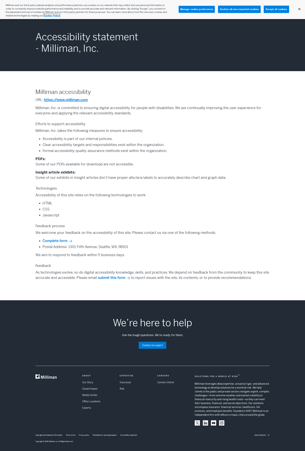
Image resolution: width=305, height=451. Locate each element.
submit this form (111, 278)
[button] (197, 423)
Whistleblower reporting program (105, 435)
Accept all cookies (276, 9)
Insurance (125, 382)
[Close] (299, 9)
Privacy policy (84, 435)
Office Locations (91, 401)
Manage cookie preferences (196, 9)
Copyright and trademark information (48, 435)
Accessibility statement (128, 435)
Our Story (87, 382)
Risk (122, 388)
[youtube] (213, 423)
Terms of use (70, 435)
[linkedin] (205, 423)
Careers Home (165, 382)
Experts (86, 407)
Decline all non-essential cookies (239, 9)
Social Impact (89, 388)
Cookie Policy (52, 15)
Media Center (90, 395)
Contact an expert (152, 345)
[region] (152, 9)
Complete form (55, 241)
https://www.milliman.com (66, 100)
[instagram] (221, 423)
